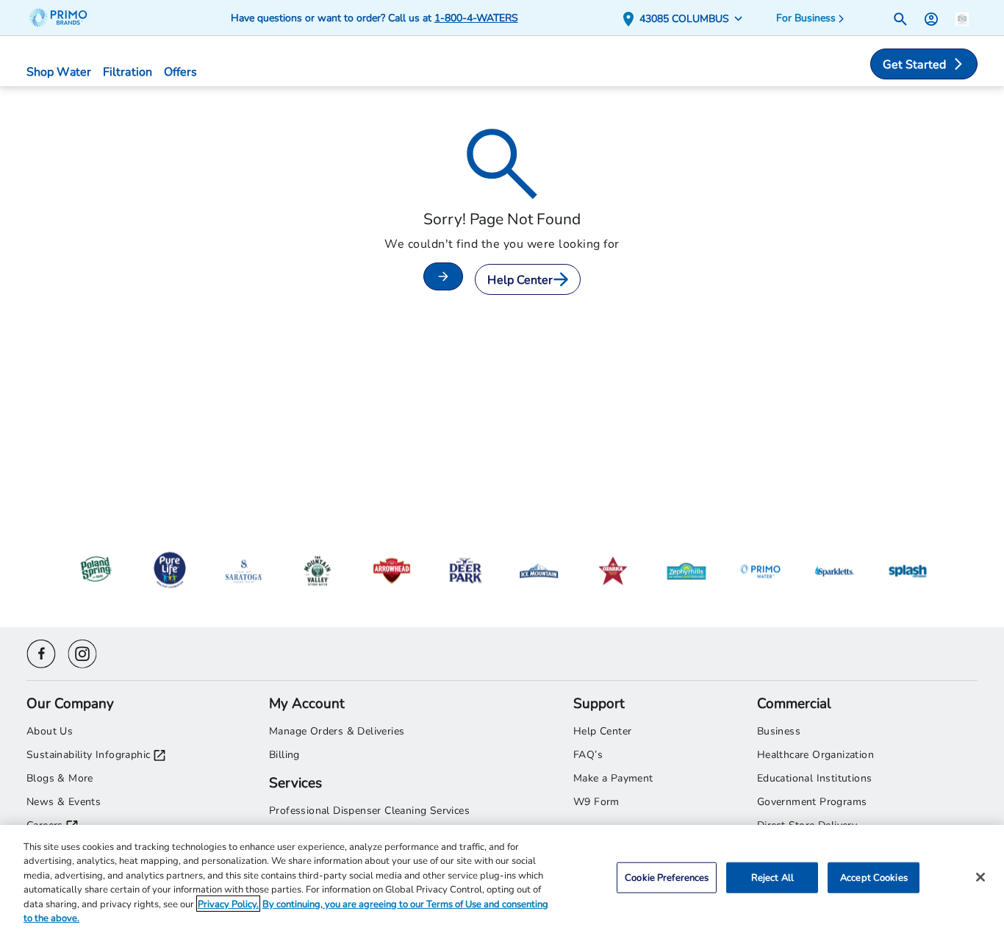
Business (778, 730)
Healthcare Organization (815, 754)
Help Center (520, 279)
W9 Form (596, 801)
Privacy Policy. (228, 903)
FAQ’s (588, 754)
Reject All (772, 877)
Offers (181, 71)
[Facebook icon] (41, 652)
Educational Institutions (814, 777)
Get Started (914, 63)
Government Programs (812, 801)
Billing (284, 754)
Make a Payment (613, 777)
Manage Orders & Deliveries (336, 730)
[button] (685, 18)
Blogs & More (59, 777)
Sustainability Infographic (88, 754)
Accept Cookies (874, 877)
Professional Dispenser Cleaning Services (369, 810)
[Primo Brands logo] (64, 17)
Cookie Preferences (667, 877)
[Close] (980, 877)
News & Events (63, 801)
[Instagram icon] (82, 652)
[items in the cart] (962, 17)
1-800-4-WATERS (476, 17)
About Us (49, 730)
